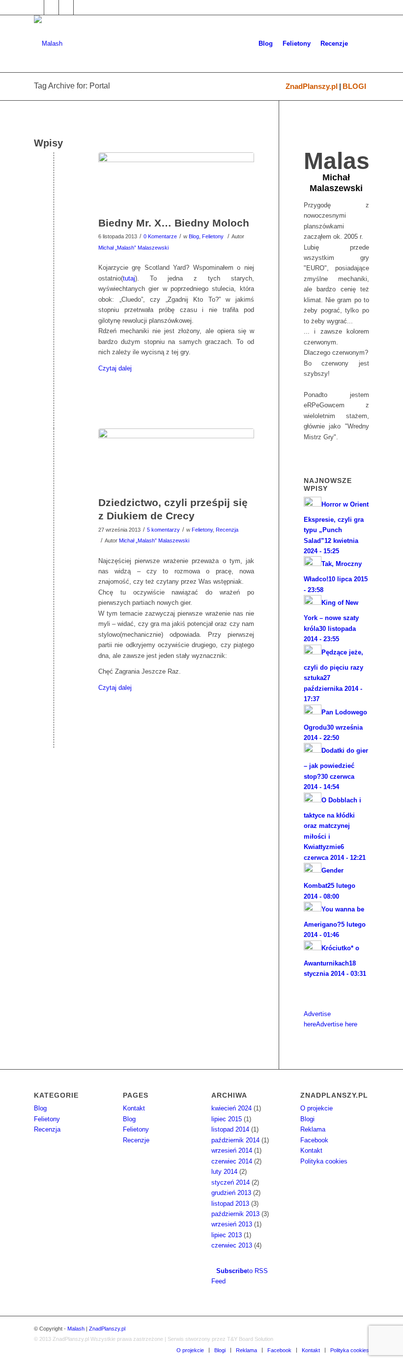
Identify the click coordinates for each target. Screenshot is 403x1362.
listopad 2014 (230, 1129)
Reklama (312, 1129)
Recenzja (227, 530)
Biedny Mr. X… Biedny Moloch (173, 222)
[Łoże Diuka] (176, 459)
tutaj (129, 278)
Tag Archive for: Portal (72, 86)
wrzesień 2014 (231, 1150)
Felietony (213, 236)
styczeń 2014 (230, 1182)
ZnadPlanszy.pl (312, 86)
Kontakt (134, 1108)
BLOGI (354, 86)
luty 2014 (224, 1171)
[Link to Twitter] (51, 7)
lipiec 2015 (226, 1119)
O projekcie (316, 1108)
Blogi (307, 1119)
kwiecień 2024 (231, 1108)
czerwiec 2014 (231, 1161)
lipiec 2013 (226, 1235)
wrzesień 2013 (231, 1224)
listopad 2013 (230, 1203)
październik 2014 (235, 1140)
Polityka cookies (323, 1161)
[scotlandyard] (176, 181)
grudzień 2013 (231, 1192)
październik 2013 (235, 1214)
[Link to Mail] (66, 7)
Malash (76, 1329)
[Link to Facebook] (36, 7)
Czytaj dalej (115, 368)
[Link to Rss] (81, 7)
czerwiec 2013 (231, 1245)
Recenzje (136, 1140)
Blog (194, 236)
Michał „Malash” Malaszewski (133, 248)
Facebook (314, 1140)
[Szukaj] (361, 43)
